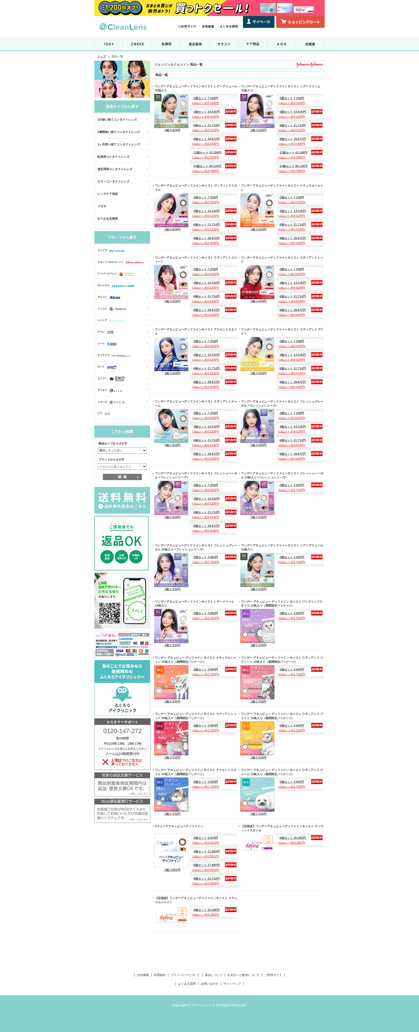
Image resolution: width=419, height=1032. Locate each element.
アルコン (102, 296)
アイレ (101, 331)
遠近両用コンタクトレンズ (114, 169)
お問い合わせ (209, 983)
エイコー (102, 378)
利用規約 (160, 975)
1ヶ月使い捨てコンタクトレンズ (118, 144)
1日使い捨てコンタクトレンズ (117, 119)
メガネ (101, 206)
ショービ (102, 401)
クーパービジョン (107, 273)
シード (101, 343)
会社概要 (143, 975)
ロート (101, 366)
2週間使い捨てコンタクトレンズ (118, 132)
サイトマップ (232, 983)
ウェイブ (102, 250)
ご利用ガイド (273, 975)
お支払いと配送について (243, 975)
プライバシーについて (185, 975)
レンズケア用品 (107, 194)
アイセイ (102, 390)
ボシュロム (103, 285)
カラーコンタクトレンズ (113, 181)
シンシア (102, 320)
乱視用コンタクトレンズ (113, 156)
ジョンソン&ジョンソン (110, 262)
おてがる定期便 (107, 218)
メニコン (102, 308)
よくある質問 (187, 983)
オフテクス (103, 355)
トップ (101, 56)
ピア (99, 413)
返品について (213, 975)
